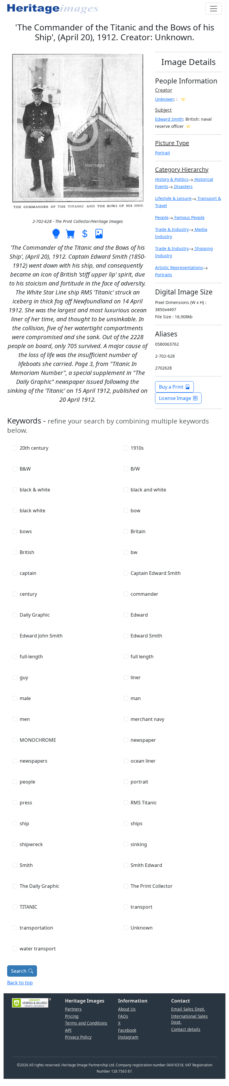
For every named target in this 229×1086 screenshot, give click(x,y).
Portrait (162, 153)
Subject (163, 110)
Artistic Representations (179, 267)
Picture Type (172, 143)
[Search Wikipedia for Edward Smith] (188, 126)
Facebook (127, 1030)
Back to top (20, 982)
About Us (127, 1009)
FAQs (123, 1016)
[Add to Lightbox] (56, 233)
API (68, 1030)
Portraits (163, 274)
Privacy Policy (78, 1037)
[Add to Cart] (70, 233)
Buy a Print (171, 387)
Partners (73, 1009)
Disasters (183, 186)
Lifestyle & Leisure (173, 198)
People (161, 217)
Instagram (128, 1037)
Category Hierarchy (181, 169)
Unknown (164, 99)
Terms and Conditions (86, 1023)
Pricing (71, 1016)
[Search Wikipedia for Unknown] (183, 99)
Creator (163, 90)
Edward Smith (169, 119)
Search (19, 971)
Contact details (185, 1029)
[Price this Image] (84, 233)
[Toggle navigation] (213, 9)
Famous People (189, 217)
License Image (175, 398)
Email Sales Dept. (188, 1009)
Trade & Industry (172, 229)
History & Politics (171, 179)
